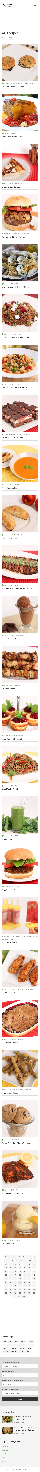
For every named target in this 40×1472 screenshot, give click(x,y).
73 (20, 1293)
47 (29, 1278)
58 (15, 1286)
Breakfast (5, 1450)
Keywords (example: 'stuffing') (11, 1363)
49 (6, 1282)
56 (6, 1286)
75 (29, 1293)
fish (4, 1345)
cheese (23, 1341)
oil (32, 1345)
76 (34, 1293)
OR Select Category (8, 1371)
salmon (22, 1348)
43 (11, 1278)
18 (25, 1264)
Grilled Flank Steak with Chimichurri (18, 588)
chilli (16, 1341)
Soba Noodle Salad (10, 789)
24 (20, 1268)
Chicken (4, 1457)
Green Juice (7, 839)
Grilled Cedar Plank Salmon (14, 1193)
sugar (27, 1345)
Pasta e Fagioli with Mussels (14, 387)
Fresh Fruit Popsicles (11, 942)
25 (25, 1268)
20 (34, 1264)
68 (29, 1289)
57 (11, 1286)
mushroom (14, 1348)
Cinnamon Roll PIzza (11, 187)
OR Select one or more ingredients (12, 1380)
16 (15, 1264)
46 (25, 1278)
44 (15, 1278)
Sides (4, 1461)
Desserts (5, 1446)
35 (6, 1275)
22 (11, 1268)
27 (34, 1268)
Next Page (22, 1297)
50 (11, 1282)
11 (25, 1260)
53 (25, 1282)
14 (6, 1264)
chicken (30, 1341)
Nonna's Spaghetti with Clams (15, 287)
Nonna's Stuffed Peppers (12, 136)
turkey (29, 1348)
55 (34, 1282)
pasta (4, 1341)
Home (3, 37)
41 (34, 1275)
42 (6, 1278)
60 (25, 1286)
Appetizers (5, 1454)
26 (29, 1268)
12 (30, 1260)
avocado (13, 1351)
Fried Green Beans (10, 1093)
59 (20, 1286)
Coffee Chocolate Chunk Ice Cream (17, 1143)
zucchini (20, 1351)
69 (34, 1289)
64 (11, 1289)
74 (25, 1293)
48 (34, 1278)
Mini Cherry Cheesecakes (13, 739)
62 (34, 1286)
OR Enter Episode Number (10, 1389)
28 (6, 1271)
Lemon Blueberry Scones (13, 86)
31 (20, 1271)
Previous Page (11, 1257)
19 (29, 1264)
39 (25, 1275)
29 (11, 1271)
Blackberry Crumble (10, 1043)
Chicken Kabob (8, 689)
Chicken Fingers (9, 992)
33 (29, 1271)
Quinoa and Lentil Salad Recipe (15, 337)
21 (6, 1268)
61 (29, 1286)
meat (16, 1345)
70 (6, 1293)
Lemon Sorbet (8, 1243)
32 (25, 1271)
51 (15, 1282)
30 (15, 1271)
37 (15, 1275)
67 (25, 1289)
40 (29, 1275)
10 (21, 1260)
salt (21, 1345)
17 (20, 1264)
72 (15, 1293)
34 (34, 1271)
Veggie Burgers (8, 889)
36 (11, 1275)
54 (29, 1282)
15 (11, 1264)
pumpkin (5, 1348)
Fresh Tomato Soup (10, 488)
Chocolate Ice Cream (11, 638)
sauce (11, 1341)
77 (14, 1297)
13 (34, 1260)
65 (15, 1289)
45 (20, 1278)
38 (20, 1275)
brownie (5, 1351)
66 (20, 1289)
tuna (27, 1351)
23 (15, 1268)
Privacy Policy (28, 1469)
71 (11, 1293)
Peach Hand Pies (9, 538)
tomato (10, 1345)
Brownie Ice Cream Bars (12, 438)
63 (6, 1289)
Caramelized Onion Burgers (14, 237)
